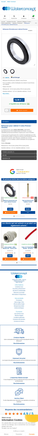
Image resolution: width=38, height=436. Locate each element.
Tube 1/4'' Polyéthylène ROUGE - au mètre (28, 247)
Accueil (3, 1)
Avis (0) (4, 155)
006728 (10, 204)
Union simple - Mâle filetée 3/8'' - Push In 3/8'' (10, 247)
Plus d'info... (6, 93)
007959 (28, 204)
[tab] (19, 121)
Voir (28, 212)
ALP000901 (28, 250)
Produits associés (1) (8, 152)
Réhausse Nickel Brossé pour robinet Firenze (10, 201)
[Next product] (36, 23)
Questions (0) (6, 158)
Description (5, 121)
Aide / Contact (11, 1)
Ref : (4, 77)
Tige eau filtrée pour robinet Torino (28, 201)
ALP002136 (10, 250)
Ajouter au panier (23, 110)
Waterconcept (19, 169)
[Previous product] (35, 23)
